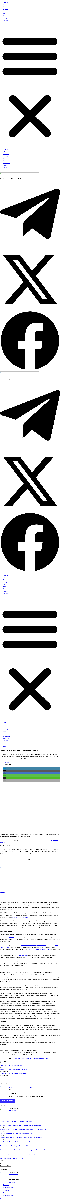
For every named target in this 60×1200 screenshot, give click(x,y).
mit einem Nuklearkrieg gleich (20, 917)
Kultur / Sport (6, 18)
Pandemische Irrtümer (13, 1174)
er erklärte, (12, 937)
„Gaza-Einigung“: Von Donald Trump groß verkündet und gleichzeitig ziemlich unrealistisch (23, 1154)
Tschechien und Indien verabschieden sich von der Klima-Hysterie (16, 1142)
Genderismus (6, 16)
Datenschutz (6, 1185)
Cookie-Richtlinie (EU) (8, 1187)
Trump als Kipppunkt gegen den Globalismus (11, 1065)
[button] (4, 22)
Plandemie (6, 7)
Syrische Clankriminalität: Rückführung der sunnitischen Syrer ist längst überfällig (20, 1125)
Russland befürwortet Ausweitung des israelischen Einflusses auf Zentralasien (19, 1146)
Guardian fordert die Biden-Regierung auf (38, 949)
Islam (4, 11)
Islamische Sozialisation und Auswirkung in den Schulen (14, 1069)
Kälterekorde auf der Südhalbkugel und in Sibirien (33, 945)
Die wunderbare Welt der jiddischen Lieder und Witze (13, 1073)
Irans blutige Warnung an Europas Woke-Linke (11, 1158)
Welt (4, 4)
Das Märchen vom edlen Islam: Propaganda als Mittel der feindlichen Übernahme (21, 1137)
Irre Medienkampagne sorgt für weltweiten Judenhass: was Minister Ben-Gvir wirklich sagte (23, 1129)
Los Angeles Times (23, 955)
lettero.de (2, 892)
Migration (5, 9)
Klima (4, 13)
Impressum (12, 1182)
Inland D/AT (6, 2)
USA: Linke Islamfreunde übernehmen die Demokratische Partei (16, 1133)
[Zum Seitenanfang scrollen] (0, 1198)
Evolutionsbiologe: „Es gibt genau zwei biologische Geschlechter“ (16, 1121)
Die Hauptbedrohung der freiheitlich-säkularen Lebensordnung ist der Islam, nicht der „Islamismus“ (25, 1150)
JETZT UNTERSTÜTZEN (7, 1101)
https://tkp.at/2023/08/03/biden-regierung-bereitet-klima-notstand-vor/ (30, 1058)
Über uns (5, 20)
